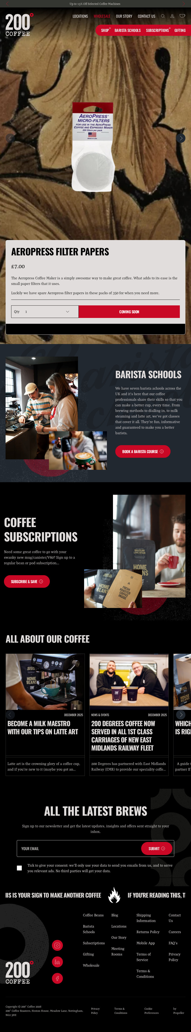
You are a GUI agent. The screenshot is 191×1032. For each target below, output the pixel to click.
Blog (114, 915)
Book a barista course (140, 451)
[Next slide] (183, 3)
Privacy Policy (175, 957)
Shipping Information (146, 918)
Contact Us (146, 16)
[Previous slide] (8, 3)
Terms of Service (143, 957)
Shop (105, 30)
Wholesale (102, 16)
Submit (154, 848)
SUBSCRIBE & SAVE (24, 581)
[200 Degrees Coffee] (20, 24)
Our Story (124, 16)
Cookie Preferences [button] (151, 1011)
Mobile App (145, 943)
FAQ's (173, 943)
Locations (80, 16)
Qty (17, 311)
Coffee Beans (93, 915)
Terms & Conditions (145, 974)
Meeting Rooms (117, 951)
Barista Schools (89, 929)
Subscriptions (157, 30)
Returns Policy (148, 931)
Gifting (88, 954)
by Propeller (178, 1011)
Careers (175, 931)
